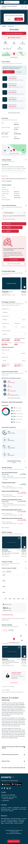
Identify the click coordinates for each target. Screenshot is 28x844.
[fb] (5, 788)
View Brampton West (7, 614)
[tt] (2, 788)
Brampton (4, 7)
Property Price (5, 308)
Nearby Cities (6, 761)
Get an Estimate (14, 259)
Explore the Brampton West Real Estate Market (13, 747)
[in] (10, 788)
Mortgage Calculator (12, 821)
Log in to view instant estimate (14, 33)
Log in (9, 19)
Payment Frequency (6, 330)
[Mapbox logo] (5, 643)
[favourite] (22, 7)
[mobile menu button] (26, 2)
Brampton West (6, 710)
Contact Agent (14, 682)
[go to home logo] (7, 777)
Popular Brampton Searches (10, 754)
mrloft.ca (9, 807)
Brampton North (13, 712)
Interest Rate (5, 323)
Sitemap (11, 810)
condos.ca (3, 807)
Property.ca (4, 780)
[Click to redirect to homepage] (2, 2)
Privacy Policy (22, 809)
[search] (11, 2)
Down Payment (5, 316)
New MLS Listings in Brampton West (12, 767)
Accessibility (14, 809)
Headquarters (16, 807)
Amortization (17, 323)
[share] (25, 7)
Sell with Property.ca (16, 818)
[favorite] (19, 538)
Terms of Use (4, 810)
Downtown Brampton (15, 714)
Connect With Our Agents (10, 820)
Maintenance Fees (6, 349)
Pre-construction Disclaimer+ (14, 833)
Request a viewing (13, 841)
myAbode (12, 780)
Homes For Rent (18, 823)
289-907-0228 (15, 677)
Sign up (19, 19)
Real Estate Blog (5, 818)
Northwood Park (6, 715)
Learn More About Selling (14, 263)
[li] (8, 788)
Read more (4, 176)
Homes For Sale (9, 823)
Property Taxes (5, 357)
